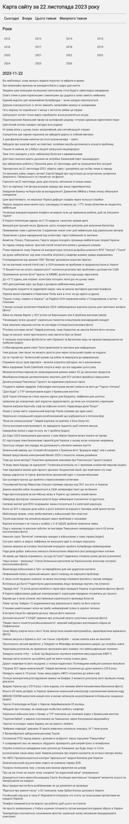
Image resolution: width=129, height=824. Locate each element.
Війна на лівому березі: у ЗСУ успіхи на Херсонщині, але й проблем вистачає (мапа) (54, 315)
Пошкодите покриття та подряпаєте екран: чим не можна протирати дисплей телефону (57, 289)
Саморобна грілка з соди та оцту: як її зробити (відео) (36, 430)
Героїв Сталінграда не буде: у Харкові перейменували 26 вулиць (43, 704)
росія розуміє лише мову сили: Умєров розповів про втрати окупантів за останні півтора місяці (62, 753)
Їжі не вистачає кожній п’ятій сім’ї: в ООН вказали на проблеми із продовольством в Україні (60, 264)
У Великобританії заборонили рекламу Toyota (31, 733)
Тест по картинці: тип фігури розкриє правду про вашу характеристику (47, 186)
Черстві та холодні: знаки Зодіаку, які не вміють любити (38, 723)
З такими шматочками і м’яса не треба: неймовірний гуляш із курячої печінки (51, 608)
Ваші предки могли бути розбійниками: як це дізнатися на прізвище (45, 785)
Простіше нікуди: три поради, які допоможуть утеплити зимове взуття (47, 445)
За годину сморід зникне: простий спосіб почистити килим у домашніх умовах (51, 245)
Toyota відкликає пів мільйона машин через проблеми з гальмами (44, 518)
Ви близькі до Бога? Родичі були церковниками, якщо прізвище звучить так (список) (56, 583)
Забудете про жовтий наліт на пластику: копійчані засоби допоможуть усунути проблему (58, 144)
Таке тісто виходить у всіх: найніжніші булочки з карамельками (42, 154)
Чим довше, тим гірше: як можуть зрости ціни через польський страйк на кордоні (54, 352)
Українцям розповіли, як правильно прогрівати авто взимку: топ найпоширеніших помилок (60, 648)
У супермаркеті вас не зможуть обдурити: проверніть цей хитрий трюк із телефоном (56, 743)
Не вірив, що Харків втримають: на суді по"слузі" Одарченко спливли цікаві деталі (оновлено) (62, 556)
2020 (7, 55)
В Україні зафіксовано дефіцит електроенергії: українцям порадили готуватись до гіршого (60, 593)
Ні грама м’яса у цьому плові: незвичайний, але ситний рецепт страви (46, 129)
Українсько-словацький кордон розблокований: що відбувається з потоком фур (53, 416)
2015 (100, 38)
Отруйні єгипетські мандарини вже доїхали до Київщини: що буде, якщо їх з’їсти (53, 748)
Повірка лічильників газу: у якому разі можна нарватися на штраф (44, 767)
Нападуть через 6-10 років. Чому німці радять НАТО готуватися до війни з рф (51, 673)
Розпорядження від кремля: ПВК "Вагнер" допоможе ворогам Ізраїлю (47, 259)
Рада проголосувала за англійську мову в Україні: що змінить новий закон (49, 494)
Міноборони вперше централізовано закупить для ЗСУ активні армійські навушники (56, 377)
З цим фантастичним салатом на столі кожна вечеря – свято (40, 139)
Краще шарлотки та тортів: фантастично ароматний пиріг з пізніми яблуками (50, 474)
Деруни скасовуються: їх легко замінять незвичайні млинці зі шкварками (49, 105)
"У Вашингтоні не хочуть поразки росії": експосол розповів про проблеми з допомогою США (61, 269)
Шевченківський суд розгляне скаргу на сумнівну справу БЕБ (42, 762)
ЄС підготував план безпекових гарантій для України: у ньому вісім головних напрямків (58, 440)
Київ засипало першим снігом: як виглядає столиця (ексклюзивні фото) (48, 324)
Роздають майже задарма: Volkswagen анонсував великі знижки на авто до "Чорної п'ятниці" (61, 386)
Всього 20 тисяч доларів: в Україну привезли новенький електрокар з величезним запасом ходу (63, 691)
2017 (38, 47)
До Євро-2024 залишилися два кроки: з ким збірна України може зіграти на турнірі (55, 435)
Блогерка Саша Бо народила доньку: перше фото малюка (39, 613)
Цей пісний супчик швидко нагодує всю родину (32, 124)
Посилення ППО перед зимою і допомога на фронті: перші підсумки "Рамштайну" (54, 738)
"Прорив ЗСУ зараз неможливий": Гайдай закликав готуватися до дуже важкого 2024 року (60, 668)
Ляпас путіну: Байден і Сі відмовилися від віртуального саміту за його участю (51, 603)
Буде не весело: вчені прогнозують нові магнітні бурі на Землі (42, 334)
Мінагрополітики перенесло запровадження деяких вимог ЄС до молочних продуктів (56, 372)
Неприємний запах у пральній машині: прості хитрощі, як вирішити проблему (51, 574)
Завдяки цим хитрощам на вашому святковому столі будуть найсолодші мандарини (56, 90)
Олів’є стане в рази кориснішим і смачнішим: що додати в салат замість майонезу (54, 95)
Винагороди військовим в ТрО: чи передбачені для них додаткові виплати (49, 569)
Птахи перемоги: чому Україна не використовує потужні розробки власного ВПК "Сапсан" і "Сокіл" (64, 250)
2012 (7, 38)
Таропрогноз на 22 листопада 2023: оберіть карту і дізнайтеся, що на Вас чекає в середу (57, 168)
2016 (7, 47)
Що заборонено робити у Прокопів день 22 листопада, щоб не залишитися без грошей (57, 163)
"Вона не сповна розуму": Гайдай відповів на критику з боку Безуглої (46, 421)
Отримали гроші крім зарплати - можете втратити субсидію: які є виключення (52, 362)
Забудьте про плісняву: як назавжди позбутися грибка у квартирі (43, 709)
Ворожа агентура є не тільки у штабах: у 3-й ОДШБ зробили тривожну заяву (50, 523)
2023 (100, 55)
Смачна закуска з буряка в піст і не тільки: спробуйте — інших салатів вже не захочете (57, 639)
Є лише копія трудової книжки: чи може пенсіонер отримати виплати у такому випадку (58, 579)
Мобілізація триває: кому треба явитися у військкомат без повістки (45, 513)
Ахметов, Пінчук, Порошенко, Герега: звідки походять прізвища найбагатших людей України (61, 240)
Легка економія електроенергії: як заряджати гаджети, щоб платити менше (50, 425)
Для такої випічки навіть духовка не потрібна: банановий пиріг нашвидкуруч (51, 159)
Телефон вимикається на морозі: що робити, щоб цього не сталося (44, 803)
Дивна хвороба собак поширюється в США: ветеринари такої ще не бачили (50, 489)
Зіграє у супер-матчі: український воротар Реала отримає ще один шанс (48, 411)
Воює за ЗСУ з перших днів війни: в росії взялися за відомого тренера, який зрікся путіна (59, 509)
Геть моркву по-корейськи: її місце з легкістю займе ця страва (42, 110)
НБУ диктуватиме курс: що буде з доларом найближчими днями (43, 284)
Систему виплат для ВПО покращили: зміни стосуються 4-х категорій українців (52, 504)
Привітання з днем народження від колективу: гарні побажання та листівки (50, 235)
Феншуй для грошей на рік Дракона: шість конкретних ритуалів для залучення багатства (58, 225)
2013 (38, 38)
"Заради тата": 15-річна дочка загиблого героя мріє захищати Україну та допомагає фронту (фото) (63, 588)
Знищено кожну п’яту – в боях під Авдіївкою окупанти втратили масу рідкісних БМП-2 (57, 653)
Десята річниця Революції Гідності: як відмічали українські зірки (44, 381)
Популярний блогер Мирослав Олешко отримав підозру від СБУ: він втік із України (55, 484)
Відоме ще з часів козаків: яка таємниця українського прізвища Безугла (48, 598)
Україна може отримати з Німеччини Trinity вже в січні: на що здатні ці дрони (51, 294)
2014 (69, 38)
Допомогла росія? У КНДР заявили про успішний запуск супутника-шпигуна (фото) (55, 618)
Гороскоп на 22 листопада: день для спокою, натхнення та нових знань (47, 181)
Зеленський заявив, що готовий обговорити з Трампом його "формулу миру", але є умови (59, 450)
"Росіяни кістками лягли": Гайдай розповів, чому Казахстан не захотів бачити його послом (59, 329)
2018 (69, 47)
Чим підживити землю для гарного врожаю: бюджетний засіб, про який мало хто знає (57, 469)
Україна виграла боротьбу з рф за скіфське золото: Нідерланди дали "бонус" (50, 406)
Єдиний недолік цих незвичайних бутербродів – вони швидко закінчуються (50, 100)
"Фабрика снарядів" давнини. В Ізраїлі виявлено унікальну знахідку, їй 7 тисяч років (55, 728)
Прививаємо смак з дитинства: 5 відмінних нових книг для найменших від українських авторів (63, 230)
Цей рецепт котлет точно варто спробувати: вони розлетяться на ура (45, 115)
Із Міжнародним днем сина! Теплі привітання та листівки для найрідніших (49, 347)
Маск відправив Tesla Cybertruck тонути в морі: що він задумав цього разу (49, 367)
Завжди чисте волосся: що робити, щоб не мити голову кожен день (45, 658)
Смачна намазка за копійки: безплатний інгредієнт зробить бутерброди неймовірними (57, 546)
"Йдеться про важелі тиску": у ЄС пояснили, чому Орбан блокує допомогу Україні (53, 790)
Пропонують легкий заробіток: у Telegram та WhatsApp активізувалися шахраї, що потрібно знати (63, 644)
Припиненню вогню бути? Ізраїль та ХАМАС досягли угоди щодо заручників (50, 274)
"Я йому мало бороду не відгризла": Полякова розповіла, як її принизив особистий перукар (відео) (64, 465)
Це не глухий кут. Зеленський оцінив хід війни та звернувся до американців (51, 357)
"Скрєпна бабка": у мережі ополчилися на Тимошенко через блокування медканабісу (56, 718)
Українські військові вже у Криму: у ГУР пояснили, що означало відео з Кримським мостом (61, 714)
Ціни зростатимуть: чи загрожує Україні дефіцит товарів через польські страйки (53, 199)
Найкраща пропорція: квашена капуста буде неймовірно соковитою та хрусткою (53, 499)
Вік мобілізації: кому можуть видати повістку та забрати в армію (43, 80)
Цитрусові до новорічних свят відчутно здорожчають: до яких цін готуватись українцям (58, 401)
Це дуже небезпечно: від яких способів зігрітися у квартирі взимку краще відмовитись (58, 254)
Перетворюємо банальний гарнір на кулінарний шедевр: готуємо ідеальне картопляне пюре (61, 119)
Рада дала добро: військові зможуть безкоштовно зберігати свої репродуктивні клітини (58, 551)
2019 (100, 47)
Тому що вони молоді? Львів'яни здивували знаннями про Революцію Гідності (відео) (57, 460)
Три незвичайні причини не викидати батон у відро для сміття (41, 85)
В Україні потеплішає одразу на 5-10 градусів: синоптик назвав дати (45, 220)
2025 (38, 63)
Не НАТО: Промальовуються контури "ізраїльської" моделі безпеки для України (53, 758)
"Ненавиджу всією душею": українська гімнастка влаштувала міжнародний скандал (56, 320)
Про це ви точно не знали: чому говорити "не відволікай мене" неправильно (51, 772)
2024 (7, 63)
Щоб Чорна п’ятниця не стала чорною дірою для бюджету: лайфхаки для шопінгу (54, 396)
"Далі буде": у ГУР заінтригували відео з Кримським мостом (41, 391)
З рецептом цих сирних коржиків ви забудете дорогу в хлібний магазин (48, 134)
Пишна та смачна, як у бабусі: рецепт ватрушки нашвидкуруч (41, 149)
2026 (69, 63)
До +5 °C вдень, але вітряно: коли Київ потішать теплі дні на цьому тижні (49, 279)
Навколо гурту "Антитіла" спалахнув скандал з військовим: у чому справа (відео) (53, 536)
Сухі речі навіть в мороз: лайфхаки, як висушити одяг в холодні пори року (49, 541)
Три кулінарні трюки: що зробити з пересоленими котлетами (40, 479)
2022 (69, 55)
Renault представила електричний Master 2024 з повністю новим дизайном (50, 455)
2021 (38, 55)
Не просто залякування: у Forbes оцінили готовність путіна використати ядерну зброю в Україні (63, 808)
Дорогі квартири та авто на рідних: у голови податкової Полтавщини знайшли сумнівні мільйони (63, 663)
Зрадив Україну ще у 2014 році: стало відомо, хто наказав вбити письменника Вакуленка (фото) (63, 686)
